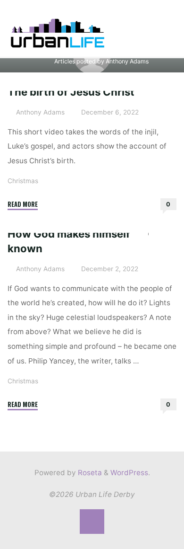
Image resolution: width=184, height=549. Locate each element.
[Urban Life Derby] (57, 32)
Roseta (89, 472)
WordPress (129, 472)
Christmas (23, 180)
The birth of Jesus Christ (71, 92)
